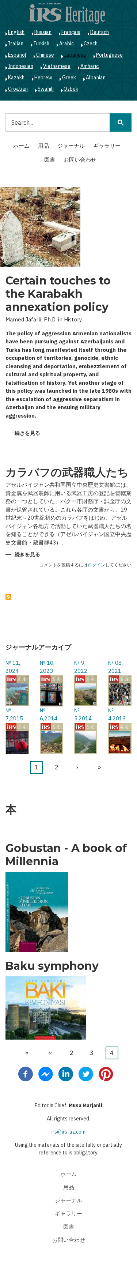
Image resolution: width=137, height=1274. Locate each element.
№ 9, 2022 (80, 667)
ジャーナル (71, 145)
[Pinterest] (106, 1073)
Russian (43, 32)
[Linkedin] (65, 1073)
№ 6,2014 (48, 714)
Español (17, 55)
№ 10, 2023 (47, 667)
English (16, 32)
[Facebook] (25, 1073)
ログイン (96, 565)
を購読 (8, 597)
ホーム (21, 145)
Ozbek (71, 89)
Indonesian (20, 66)
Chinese (45, 55)
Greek (69, 77)
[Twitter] (86, 1073)
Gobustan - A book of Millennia (66, 855)
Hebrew (43, 77)
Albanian (96, 77)
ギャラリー (107, 145)
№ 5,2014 (83, 714)
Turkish (41, 43)
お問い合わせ (80, 159)
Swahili (46, 89)
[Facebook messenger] (45, 1073)
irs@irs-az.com (68, 1131)
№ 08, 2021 (115, 667)
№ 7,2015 (14, 714)
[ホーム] (67, 13)
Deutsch (99, 32)
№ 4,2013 (117, 714)
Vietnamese (57, 66)
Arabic (66, 43)
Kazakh (16, 77)
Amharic (89, 66)
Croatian (18, 89)
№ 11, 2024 (12, 667)
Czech (91, 43)
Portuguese (109, 55)
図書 (49, 159)
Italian (15, 43)
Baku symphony (52, 966)
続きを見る (27, 433)
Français (70, 32)
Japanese (75, 55)
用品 (43, 145)
